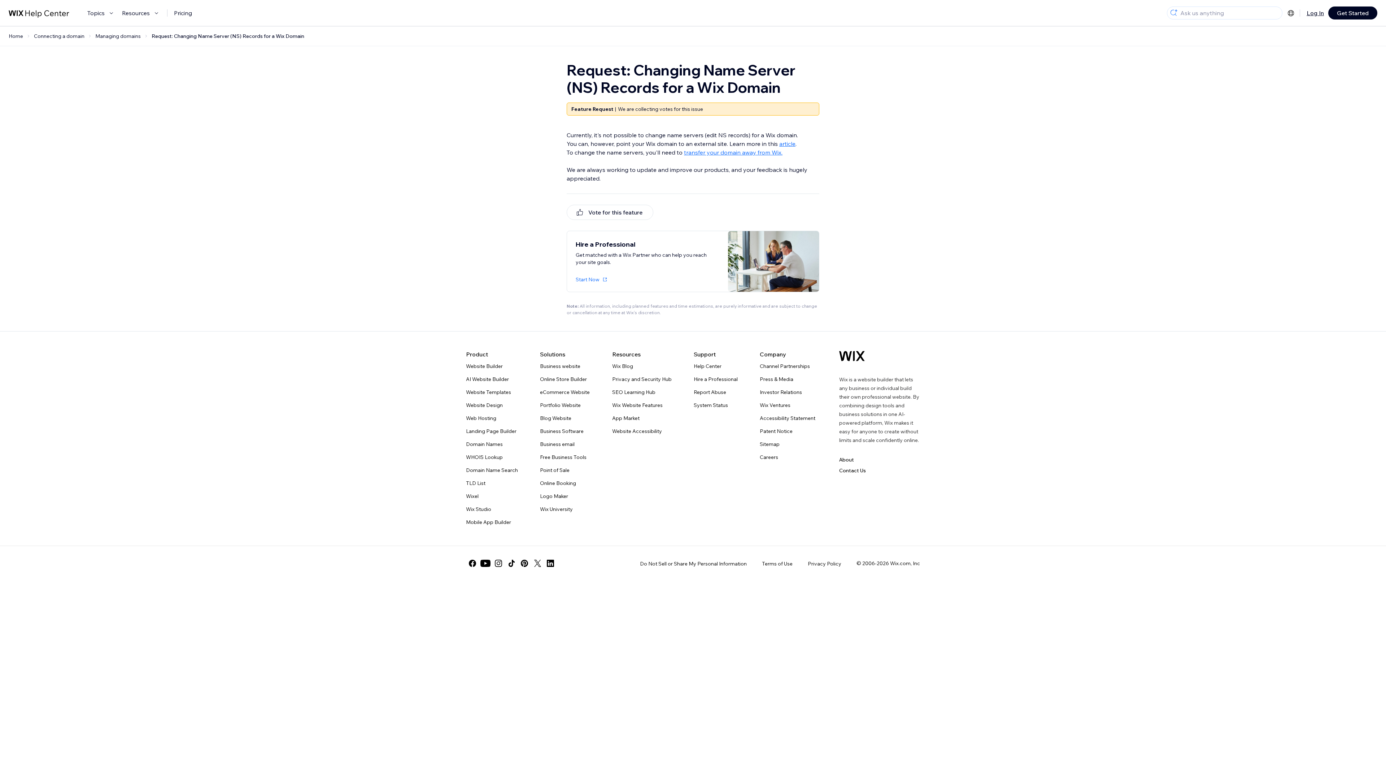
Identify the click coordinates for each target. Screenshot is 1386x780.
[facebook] (472, 563)
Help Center (708, 366)
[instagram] (498, 563)
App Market (626, 418)
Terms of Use (777, 563)
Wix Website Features (637, 405)
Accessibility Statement (787, 418)
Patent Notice (776, 431)
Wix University (556, 509)
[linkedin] (550, 563)
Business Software (562, 431)
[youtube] (485, 563)
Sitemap (770, 444)
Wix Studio (478, 509)
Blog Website (555, 418)
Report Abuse (710, 392)
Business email (557, 444)
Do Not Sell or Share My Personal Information (693, 563)
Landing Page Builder (491, 431)
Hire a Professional (716, 379)
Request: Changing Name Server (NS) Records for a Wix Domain (228, 36)
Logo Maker (554, 496)
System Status (711, 405)
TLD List (475, 483)
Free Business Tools (563, 457)
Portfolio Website (560, 405)
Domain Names (484, 444)
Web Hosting (481, 418)
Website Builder (484, 366)
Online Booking (558, 483)
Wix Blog (622, 366)
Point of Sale (555, 470)
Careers (769, 457)
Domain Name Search (492, 470)
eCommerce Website (565, 392)
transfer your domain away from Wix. (733, 152)
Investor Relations (781, 392)
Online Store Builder (563, 379)
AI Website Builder (487, 379)
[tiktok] (511, 563)
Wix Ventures (775, 405)
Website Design (484, 405)
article (787, 143)
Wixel (472, 496)
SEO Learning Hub (633, 392)
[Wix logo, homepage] (852, 356)
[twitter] (537, 563)
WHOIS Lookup (484, 457)
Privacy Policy (824, 563)
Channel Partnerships (785, 366)
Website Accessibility (637, 431)
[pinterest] (524, 563)
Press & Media (776, 379)
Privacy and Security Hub (642, 379)
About (846, 459)
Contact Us (852, 470)
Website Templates (488, 392)
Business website (560, 366)
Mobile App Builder (488, 522)
